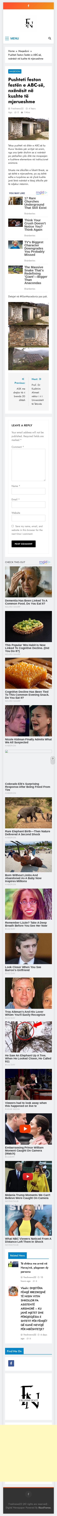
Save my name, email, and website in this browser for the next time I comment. (27, 530)
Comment (18, 447)
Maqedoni (14, 71)
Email (16, 499)
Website (16, 513)
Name (16, 486)
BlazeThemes (44, 1507)
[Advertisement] (28, 1453)
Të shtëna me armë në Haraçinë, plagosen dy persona (34, 1267)
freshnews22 (17, 108)
